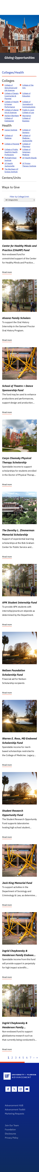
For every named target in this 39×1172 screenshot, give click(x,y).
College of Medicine (9, 136)
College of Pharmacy (26, 145)
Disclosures (10, 1133)
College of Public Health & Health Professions (11, 152)
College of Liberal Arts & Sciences (12, 111)
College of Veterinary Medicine (26, 152)
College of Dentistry (26, 131)
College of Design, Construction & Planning (12, 96)
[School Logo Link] (18, 1076)
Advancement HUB (14, 1105)
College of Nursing (12, 144)
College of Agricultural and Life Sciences (11, 87)
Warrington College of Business (26, 118)
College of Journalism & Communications (28, 104)
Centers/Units (11, 178)
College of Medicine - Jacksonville (27, 138)
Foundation (10, 1129)
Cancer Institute (11, 130)
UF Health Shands (29, 158)
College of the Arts (27, 86)
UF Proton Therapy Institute (29, 164)
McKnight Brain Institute (10, 159)
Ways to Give (11, 187)
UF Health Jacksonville (9, 164)
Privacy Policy (11, 1137)
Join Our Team (12, 1125)
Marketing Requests (14, 1113)
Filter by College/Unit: (19, 196)
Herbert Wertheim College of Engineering (12, 118)
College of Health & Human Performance (12, 104)
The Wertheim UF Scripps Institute (11, 170)
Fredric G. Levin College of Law (28, 111)
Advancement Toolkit (15, 1109)
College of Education (26, 94)
